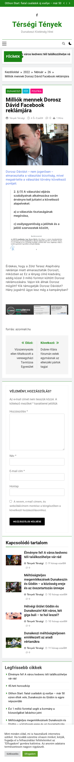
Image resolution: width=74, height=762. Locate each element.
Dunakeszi (13, 91)
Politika (36, 91)
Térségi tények (37, 24)
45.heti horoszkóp (19, 686)
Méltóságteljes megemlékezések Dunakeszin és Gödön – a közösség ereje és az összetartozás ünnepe (37, 724)
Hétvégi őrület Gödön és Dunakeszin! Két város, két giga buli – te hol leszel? (43, 611)
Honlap (14, 486)
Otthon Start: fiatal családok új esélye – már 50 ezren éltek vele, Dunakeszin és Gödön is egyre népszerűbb (33, 3)
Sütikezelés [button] (12, 754)
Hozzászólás (19, 411)
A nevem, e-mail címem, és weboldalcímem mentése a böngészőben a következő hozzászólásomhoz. (35, 506)
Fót (26, 91)
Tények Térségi (17, 118)
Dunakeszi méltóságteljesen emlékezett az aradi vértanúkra (44, 637)
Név (13, 456)
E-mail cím (17, 471)
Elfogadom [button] (30, 754)
